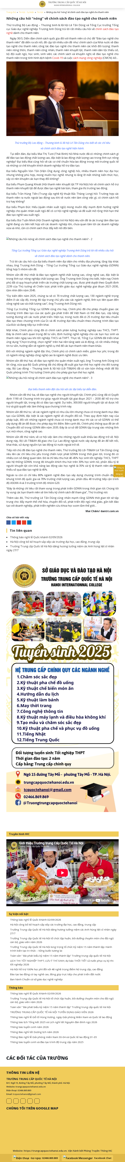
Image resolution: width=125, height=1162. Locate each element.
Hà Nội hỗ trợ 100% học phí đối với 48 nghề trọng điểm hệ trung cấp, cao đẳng (56, 969)
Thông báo (16, 988)
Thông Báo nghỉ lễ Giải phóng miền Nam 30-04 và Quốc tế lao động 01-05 (53, 1037)
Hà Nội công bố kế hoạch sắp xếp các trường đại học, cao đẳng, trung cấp (55, 542)
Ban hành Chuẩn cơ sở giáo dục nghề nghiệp (36, 979)
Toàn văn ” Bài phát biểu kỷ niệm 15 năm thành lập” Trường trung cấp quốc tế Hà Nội (60, 955)
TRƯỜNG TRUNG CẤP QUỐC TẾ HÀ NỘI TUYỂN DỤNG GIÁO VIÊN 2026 (52, 1012)
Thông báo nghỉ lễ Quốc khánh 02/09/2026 (36, 537)
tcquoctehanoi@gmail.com (27, 1094)
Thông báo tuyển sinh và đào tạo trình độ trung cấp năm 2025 (46, 1042)
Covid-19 (57, 58)
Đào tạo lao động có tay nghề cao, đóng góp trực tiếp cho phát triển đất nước (55, 974)
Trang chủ (11, 12)
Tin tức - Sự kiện (26, 12)
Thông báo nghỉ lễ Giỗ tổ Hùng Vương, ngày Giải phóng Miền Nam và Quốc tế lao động (61, 1017)
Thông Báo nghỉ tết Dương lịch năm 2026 (34, 1032)
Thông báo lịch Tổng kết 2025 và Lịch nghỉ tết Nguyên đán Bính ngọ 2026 (53, 1022)
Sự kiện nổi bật (18, 914)
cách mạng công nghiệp (87, 58)
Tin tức (40, 12)
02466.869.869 (24, 1090)
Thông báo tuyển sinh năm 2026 (29, 1027)
